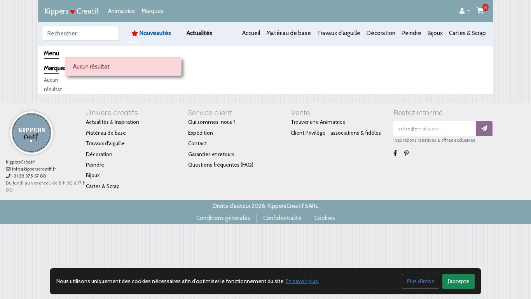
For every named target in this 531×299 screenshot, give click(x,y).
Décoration (381, 33)
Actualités (199, 33)
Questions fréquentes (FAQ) (220, 165)
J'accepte (458, 281)
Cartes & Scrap (467, 33)
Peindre (411, 33)
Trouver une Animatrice (318, 122)
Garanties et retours (211, 154)
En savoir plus (302, 281)
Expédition (200, 133)
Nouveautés (155, 33)
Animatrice (121, 10)
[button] (464, 11)
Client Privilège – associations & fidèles (336, 133)
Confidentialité (282, 218)
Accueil (251, 33)
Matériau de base (288, 33)
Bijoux (435, 33)
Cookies (324, 218)
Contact (197, 143)
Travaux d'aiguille (338, 33)
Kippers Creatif (71, 11)
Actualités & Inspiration (112, 122)
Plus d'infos (420, 281)
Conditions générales (223, 218)
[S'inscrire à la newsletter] (484, 128)
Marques (152, 10)
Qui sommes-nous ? (212, 122)
